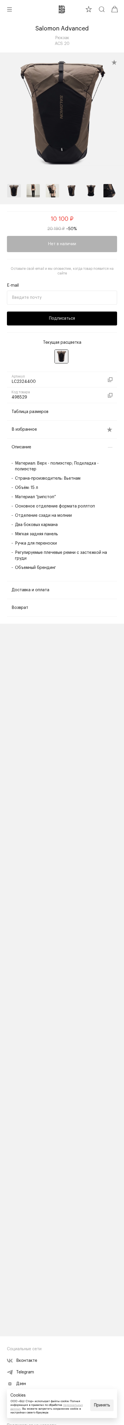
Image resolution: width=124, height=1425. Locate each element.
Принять (102, 1405)
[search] (101, 9)
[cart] (114, 9)
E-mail (13, 285)
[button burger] (9, 9)
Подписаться (62, 318)
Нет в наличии (62, 244)
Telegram (25, 1372)
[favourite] (88, 9)
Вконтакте (26, 1361)
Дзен (21, 1384)
